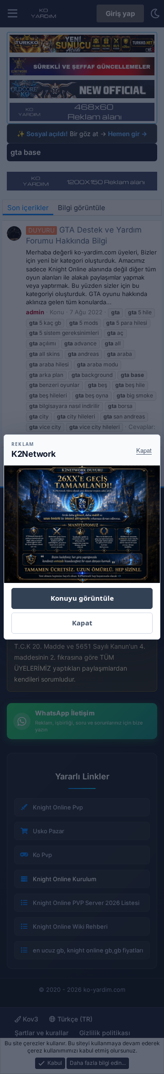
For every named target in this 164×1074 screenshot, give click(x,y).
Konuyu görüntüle (82, 598)
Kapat (144, 450)
